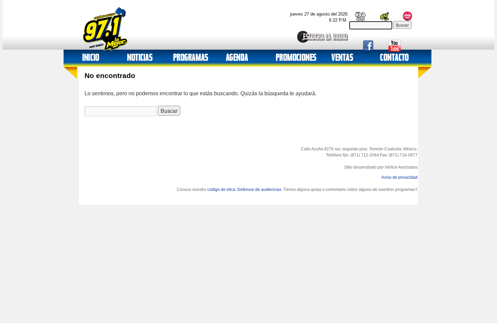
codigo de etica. (221, 189)
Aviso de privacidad (399, 177)
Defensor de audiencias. (259, 189)
